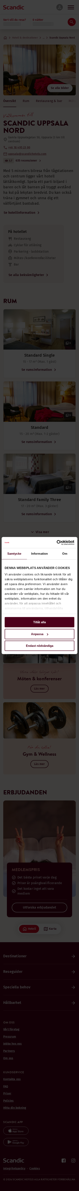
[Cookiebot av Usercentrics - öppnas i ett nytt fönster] (56, 542)
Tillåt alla (39, 622)
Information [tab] (39, 553)
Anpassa (37, 634)
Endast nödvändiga (39, 645)
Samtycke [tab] (14, 553)
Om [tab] (64, 553)
